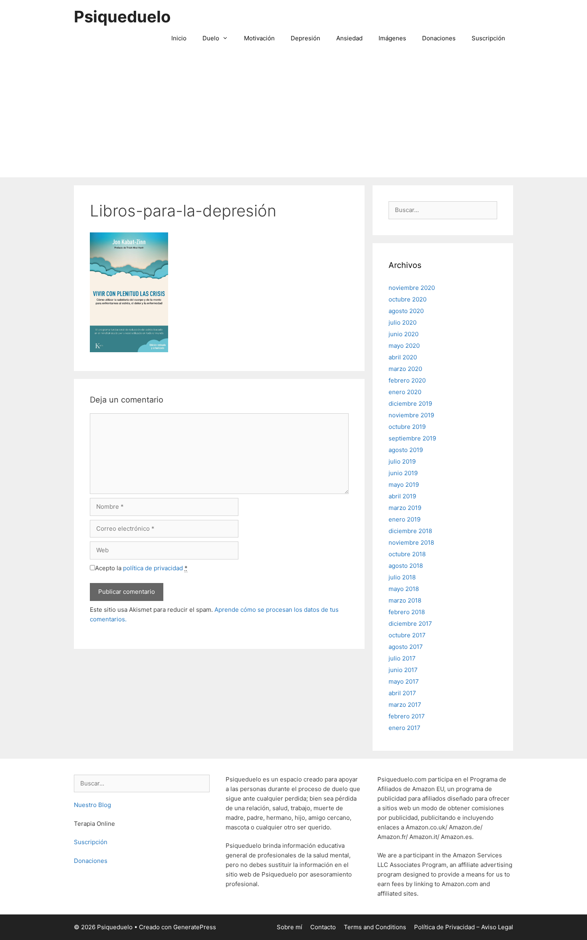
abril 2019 (402, 496)
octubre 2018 (407, 554)
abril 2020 (403, 357)
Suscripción (488, 38)
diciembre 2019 (410, 403)
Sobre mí (289, 927)
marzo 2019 (405, 508)
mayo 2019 (404, 484)
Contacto (323, 927)
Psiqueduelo (122, 16)
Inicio (178, 38)
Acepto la (141, 568)
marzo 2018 (405, 600)
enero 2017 (404, 728)
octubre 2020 (407, 299)
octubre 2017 (407, 635)
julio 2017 (402, 658)
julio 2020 (402, 322)
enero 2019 (404, 519)
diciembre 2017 (410, 623)
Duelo (210, 38)
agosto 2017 (406, 646)
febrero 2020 (407, 380)
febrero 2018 (407, 612)
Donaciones (439, 38)
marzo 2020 (405, 369)
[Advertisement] (293, 117)
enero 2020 (405, 392)
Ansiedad (349, 38)
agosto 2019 (406, 450)
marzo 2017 (405, 704)
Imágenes (392, 38)
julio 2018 (402, 577)
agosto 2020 (406, 311)
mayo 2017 (404, 681)
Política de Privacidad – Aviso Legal (463, 927)
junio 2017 (403, 670)
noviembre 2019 (411, 415)
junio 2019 (403, 473)
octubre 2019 (407, 426)
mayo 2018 (404, 589)
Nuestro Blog (92, 805)
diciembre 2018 (410, 531)
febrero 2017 (407, 716)
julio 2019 (402, 461)
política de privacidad (153, 568)
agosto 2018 (406, 565)
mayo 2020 (404, 345)
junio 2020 (403, 334)
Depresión (305, 38)
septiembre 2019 (412, 438)
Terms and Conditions (375, 927)
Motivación (259, 38)
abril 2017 (402, 693)
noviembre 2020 (412, 288)
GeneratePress (194, 927)
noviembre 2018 (411, 542)
